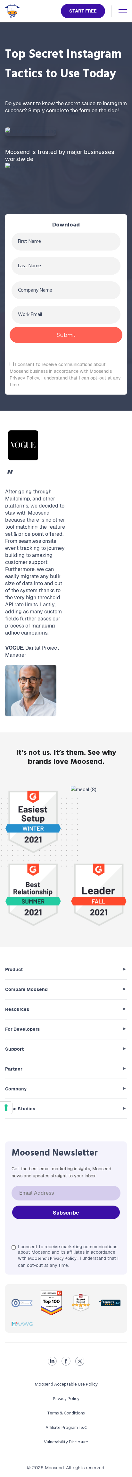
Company (16, 1088)
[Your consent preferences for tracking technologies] (6, 1108)
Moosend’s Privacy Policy (53, 1258)
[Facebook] (66, 1361)
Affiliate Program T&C (66, 1427)
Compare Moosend (26, 989)
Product (14, 969)
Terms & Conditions (66, 1413)
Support (14, 1049)
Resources (17, 1009)
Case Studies (20, 1108)
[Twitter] (79, 1361)
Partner (13, 1068)
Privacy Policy (66, 1399)
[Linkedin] (52, 1361)
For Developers (22, 1029)
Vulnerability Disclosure (66, 1442)
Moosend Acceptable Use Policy (66, 1384)
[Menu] (123, 11)
